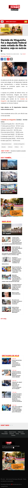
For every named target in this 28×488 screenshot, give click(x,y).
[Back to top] (24, 484)
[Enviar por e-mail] (11, 59)
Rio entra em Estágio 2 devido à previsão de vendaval (17, 301)
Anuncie (11, 434)
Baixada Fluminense (6, 144)
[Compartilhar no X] (5, 59)
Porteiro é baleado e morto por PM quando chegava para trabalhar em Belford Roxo (11, 261)
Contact (13, 435)
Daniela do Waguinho (9, 120)
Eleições (3, 147)
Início (5, 432)
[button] (2, 21)
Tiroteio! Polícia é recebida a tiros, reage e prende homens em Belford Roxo (17, 287)
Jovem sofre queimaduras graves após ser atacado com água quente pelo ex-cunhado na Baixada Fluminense (12, 241)
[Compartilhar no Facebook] (2, 59)
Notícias (10, 147)
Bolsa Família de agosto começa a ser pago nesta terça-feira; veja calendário (17, 269)
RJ (21, 147)
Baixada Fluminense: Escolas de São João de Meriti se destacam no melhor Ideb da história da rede (11, 278)
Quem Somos (12, 432)
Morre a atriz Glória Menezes (16, 293)
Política (16, 147)
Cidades (23, 434)
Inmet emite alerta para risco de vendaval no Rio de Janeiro (12, 231)
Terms (17, 434)
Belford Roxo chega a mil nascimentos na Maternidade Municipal (16, 310)
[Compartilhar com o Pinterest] (8, 59)
